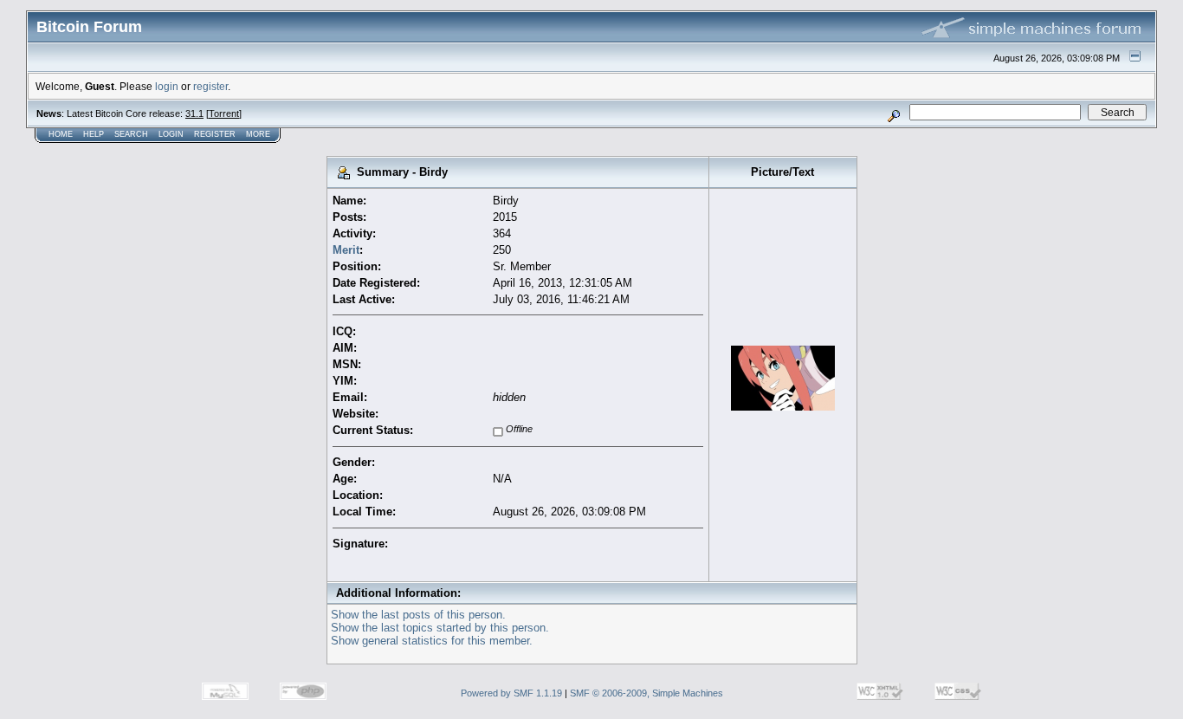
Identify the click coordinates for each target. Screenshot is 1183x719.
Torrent (224, 113)
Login (171, 134)
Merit (346, 249)
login (166, 86)
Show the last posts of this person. (418, 614)
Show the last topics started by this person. (440, 627)
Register (215, 134)
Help (93, 134)
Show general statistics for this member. (432, 640)
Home (60, 134)
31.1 (194, 113)
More (258, 134)
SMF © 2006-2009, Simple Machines (646, 693)
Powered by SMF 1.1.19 (511, 693)
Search (131, 134)
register (210, 86)
